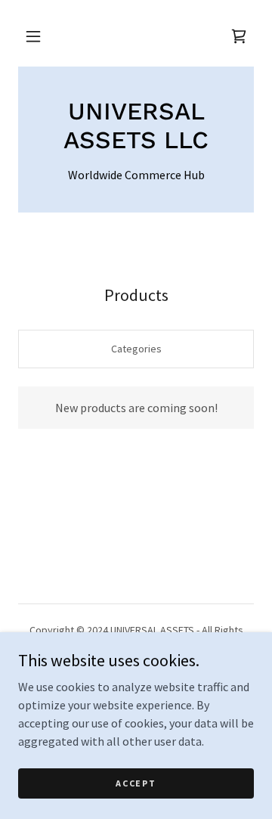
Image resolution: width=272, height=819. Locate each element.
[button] (33, 36)
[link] (136, 126)
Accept (136, 783)
